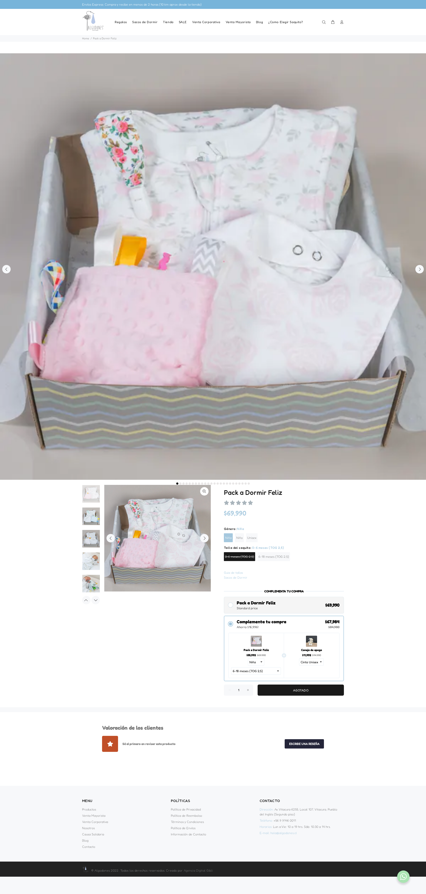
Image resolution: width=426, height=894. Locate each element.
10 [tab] (205, 483)
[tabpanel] (213, 266)
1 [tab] (177, 483)
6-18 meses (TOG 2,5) (273, 556)
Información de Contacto (188, 834)
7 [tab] (196, 483)
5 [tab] (190, 483)
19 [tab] (233, 483)
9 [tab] (202, 483)
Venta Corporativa (95, 822)
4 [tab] (186, 483)
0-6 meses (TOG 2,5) (239, 556)
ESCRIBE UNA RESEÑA (304, 744)
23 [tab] (246, 483)
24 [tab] (249, 483)
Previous (6, 269)
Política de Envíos (183, 828)
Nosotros (88, 828)
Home (85, 38)
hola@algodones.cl (283, 833)
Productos (89, 809)
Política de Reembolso (186, 815)
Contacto (88, 846)
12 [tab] (211, 483)
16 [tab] (224, 483)
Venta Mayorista (93, 815)
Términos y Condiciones (187, 822)
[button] (283, 605)
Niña (228, 538)
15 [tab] (221, 483)
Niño (239, 538)
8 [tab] (199, 483)
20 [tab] (236, 483)
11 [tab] (208, 483)
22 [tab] (242, 483)
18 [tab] (230, 483)
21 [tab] (239, 483)
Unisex (251, 538)
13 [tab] (214, 483)
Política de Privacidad (186, 809)
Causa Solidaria (93, 834)
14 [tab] (218, 483)
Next (419, 269)
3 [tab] (183, 483)
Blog (85, 840)
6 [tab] (193, 483)
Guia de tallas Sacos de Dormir (235, 575)
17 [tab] (227, 483)
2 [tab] (180, 483)
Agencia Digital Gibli (198, 870)
